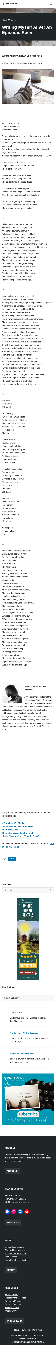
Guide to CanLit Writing (15, 1304)
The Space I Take (10, 830)
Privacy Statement (28, 1339)
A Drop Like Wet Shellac (13, 823)
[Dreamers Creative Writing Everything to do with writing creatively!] (11, 4)
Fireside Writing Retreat (15, 1298)
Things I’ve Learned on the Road (17, 833)
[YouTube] (26, 1211)
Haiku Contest (11, 1257)
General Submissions (14, 1247)
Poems (12, 859)
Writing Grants (11, 1311)
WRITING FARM (14, 1321)
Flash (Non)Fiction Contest (17, 1260)
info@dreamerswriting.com (17, 1202)
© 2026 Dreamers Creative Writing (28, 1342)
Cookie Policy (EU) (19, 1335)
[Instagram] (13, 1211)
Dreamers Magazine (14, 1301)
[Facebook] (7, 1211)
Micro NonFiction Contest (16, 1253)
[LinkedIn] (20, 1211)
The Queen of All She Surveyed (24, 1033)
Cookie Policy (38, 1335)
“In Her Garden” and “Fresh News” (19, 826)
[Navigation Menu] (51, 4)
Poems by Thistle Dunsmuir (22, 1053)
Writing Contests (12, 1307)
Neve (16, 1330)
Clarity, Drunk (16, 1012)
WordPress (37, 1330)
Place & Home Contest (15, 1250)
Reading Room (11, 1294)
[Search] (51, 890)
